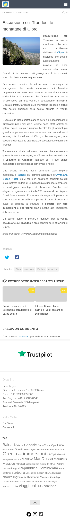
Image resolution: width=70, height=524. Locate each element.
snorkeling (52, 269)
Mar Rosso (43, 459)
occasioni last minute (35, 464)
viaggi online (30, 485)
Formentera (43, 449)
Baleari (9, 445)
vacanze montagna (48, 482)
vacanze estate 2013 (29, 481)
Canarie (30, 445)
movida (20, 463)
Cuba (60, 445)
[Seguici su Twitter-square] (41, 514)
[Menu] (66, 4)
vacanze (14, 481)
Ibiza (20, 455)
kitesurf (61, 454)
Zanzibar (49, 486)
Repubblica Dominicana (38, 468)
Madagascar (8, 459)
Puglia (16, 468)
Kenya (51, 454)
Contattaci (8, 427)
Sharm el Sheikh (46, 472)
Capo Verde (44, 445)
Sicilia (58, 473)
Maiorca (17, 459)
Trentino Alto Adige (50, 477)
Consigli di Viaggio (15, 12)
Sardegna (18, 472)
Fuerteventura (57, 449)
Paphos (41, 269)
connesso (23, 336)
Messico (9, 463)
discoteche (8, 449)
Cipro (18, 269)
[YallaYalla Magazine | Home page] (6, 4)
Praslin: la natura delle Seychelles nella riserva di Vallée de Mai (17, 310)
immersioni (29, 269)
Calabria (19, 445)
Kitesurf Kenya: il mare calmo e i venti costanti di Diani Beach (49, 310)
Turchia (6, 481)
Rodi (61, 468)
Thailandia (33, 477)
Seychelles (30, 473)
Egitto (33, 450)
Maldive (27, 459)
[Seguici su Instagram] (35, 514)
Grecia (10, 453)
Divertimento (22, 449)
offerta (51, 463)
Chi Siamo (8, 423)
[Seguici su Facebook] (29, 514)
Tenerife (22, 477)
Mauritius (60, 459)
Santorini (7, 473)
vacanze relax (10, 486)
